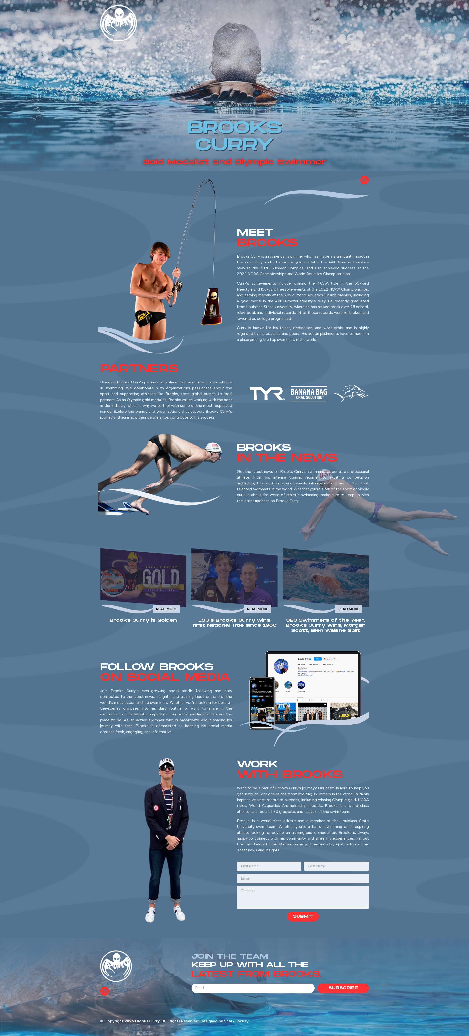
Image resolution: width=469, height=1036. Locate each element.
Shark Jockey (236, 1021)
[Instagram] (364, 180)
